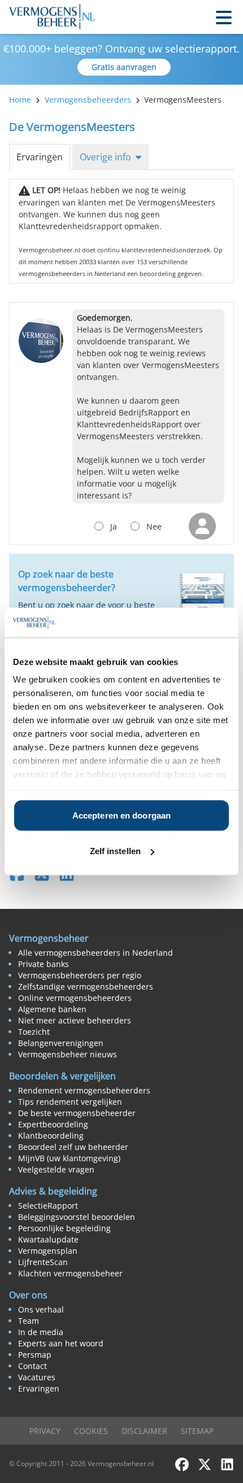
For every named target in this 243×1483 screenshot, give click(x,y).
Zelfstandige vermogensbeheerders (85, 986)
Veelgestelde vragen (56, 1169)
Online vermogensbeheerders (75, 997)
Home (20, 99)
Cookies (91, 1430)
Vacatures (36, 1377)
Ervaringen (38, 1388)
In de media (40, 1332)
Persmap (34, 1354)
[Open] (224, 16)
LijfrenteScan (43, 1262)
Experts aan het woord (60, 1343)
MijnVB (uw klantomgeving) (69, 1158)
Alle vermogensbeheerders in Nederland (95, 952)
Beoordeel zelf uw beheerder (73, 1146)
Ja (113, 526)
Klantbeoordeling (51, 1135)
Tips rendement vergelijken (70, 1101)
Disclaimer (144, 1430)
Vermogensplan (47, 1250)
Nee (154, 526)
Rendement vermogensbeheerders (84, 1090)
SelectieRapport (48, 1205)
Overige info (105, 157)
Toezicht (34, 1031)
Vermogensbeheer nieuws (67, 1054)
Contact (32, 1365)
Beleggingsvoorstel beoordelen (76, 1216)
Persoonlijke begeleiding (64, 1228)
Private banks (43, 964)
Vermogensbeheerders (88, 99)
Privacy (44, 1430)
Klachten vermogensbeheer (70, 1273)
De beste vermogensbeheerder (77, 1113)
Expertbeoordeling (53, 1124)
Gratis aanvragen (124, 67)
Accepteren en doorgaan (121, 815)
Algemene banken (52, 1009)
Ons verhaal (41, 1309)
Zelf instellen (115, 851)
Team (28, 1320)
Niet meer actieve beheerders (74, 1020)
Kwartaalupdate (48, 1239)
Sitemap (197, 1430)
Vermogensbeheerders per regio (79, 975)
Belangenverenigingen (60, 1043)
